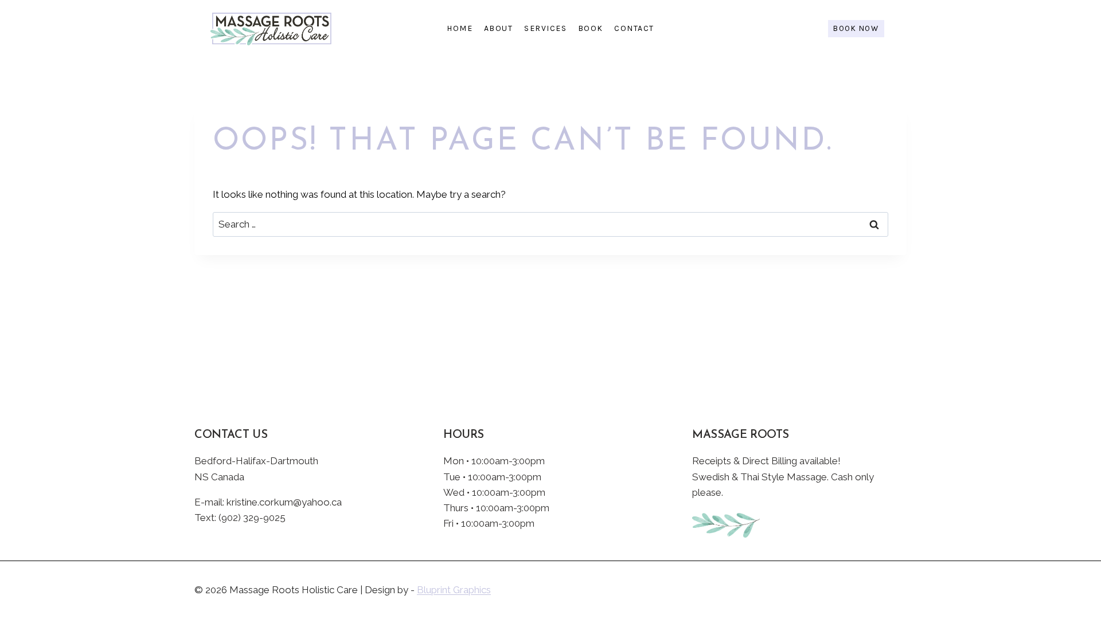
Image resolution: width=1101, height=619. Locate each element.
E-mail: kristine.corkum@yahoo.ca (268, 502)
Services (545, 28)
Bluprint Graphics (454, 590)
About (498, 28)
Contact (634, 28)
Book (590, 28)
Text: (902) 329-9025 (240, 517)
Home (460, 28)
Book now (856, 28)
